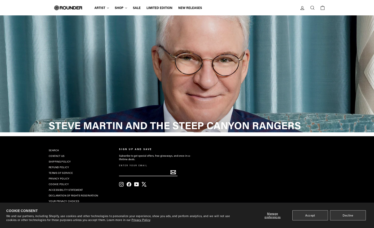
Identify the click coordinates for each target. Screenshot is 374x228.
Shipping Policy (60, 161)
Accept (310, 215)
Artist (100, 8)
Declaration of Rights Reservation (73, 195)
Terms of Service (61, 172)
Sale (137, 8)
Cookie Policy (59, 184)
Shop (119, 8)
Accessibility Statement (66, 189)
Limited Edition (159, 8)
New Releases (190, 8)
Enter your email (133, 165)
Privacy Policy (140, 220)
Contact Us (57, 155)
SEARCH (54, 150)
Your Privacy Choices (64, 201)
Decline (348, 215)
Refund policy (59, 167)
